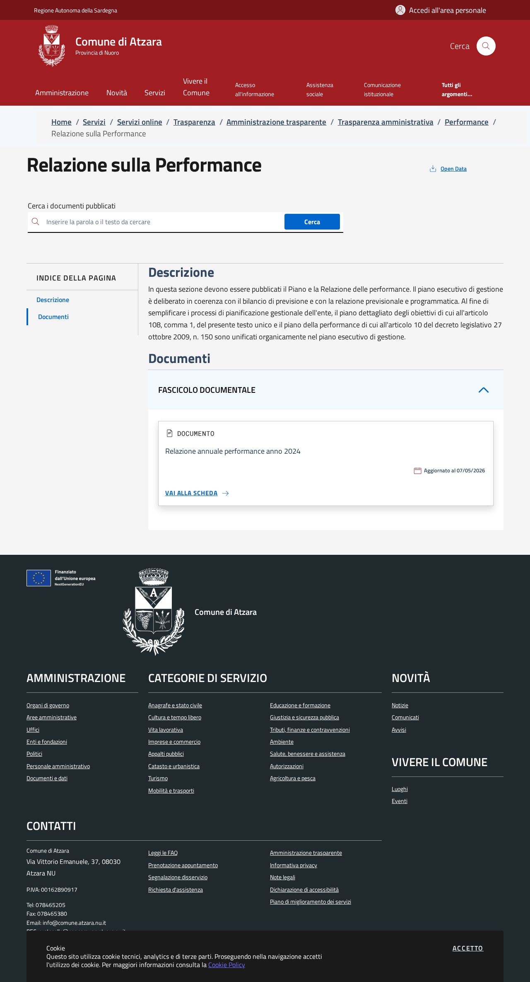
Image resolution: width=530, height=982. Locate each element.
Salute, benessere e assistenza (307, 753)
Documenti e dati (46, 778)
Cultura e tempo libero (174, 717)
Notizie (400, 705)
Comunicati (405, 717)
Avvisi (399, 729)
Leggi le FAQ (163, 852)
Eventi (399, 800)
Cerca (312, 222)
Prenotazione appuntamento (183, 865)
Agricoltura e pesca (293, 778)
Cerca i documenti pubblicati (72, 206)
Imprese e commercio (174, 741)
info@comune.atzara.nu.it (74, 922)
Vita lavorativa (165, 729)
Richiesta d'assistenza (175, 889)
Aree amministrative (51, 717)
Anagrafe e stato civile (175, 705)
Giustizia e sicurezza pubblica (304, 717)
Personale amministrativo (58, 766)
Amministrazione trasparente (306, 852)
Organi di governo (47, 705)
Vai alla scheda (191, 493)
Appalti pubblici (166, 753)
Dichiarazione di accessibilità (304, 889)
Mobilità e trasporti (171, 790)
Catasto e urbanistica (174, 766)
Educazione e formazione (300, 705)
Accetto (468, 948)
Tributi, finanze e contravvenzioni (310, 729)
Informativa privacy (293, 865)
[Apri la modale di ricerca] (486, 46)
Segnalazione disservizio (177, 877)
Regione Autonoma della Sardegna (75, 10)
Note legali (282, 877)
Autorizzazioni (287, 766)
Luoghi (400, 788)
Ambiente (282, 741)
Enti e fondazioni (46, 741)
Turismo (158, 778)
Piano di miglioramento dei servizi (310, 901)
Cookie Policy (226, 965)
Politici (34, 753)
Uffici (32, 729)
